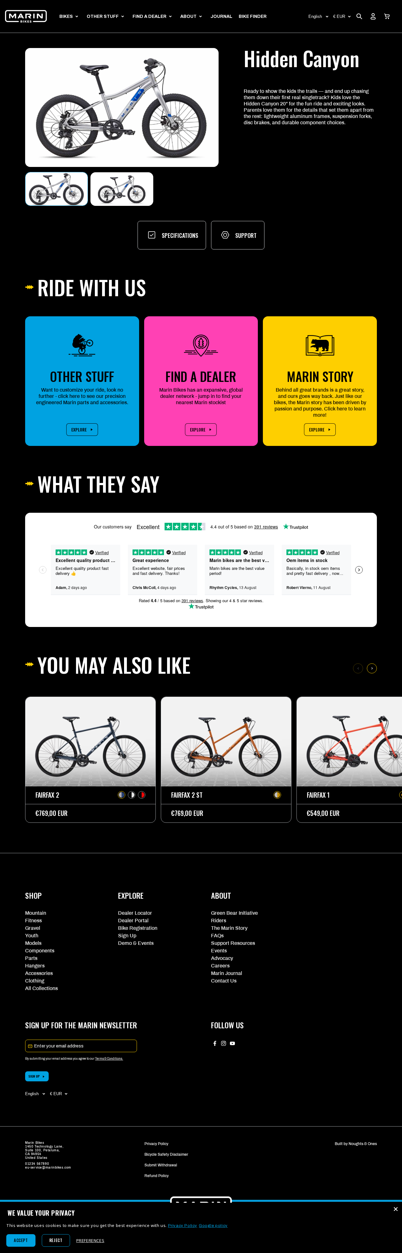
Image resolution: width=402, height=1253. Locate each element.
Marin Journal (226, 973)
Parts (31, 958)
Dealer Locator (135, 913)
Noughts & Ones (363, 1144)
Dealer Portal (133, 920)
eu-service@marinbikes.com (48, 1167)
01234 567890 (37, 1163)
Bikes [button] (66, 16)
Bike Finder (253, 16)
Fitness (33, 920)
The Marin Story (229, 928)
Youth (31, 935)
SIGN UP (34, 1076)
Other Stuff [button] (103, 16)
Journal (221, 16)
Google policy (213, 1226)
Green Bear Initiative (234, 913)
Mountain (35, 913)
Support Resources (233, 943)
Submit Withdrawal (160, 1165)
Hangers (35, 965)
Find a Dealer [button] (149, 16)
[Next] (372, 668)
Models (33, 943)
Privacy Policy (156, 1144)
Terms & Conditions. (109, 1058)
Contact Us (223, 980)
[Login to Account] (373, 16)
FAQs (217, 935)
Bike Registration (137, 928)
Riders (218, 920)
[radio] (121, 795)
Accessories (39, 973)
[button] (387, 16)
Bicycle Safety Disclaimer (166, 1154)
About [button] (188, 16)
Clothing (34, 980)
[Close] (396, 1209)
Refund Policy (156, 1176)
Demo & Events (136, 943)
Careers (220, 965)
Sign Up (127, 935)
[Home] (26, 16)
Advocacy (222, 958)
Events (219, 950)
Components (39, 950)
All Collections (41, 988)
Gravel (32, 928)
